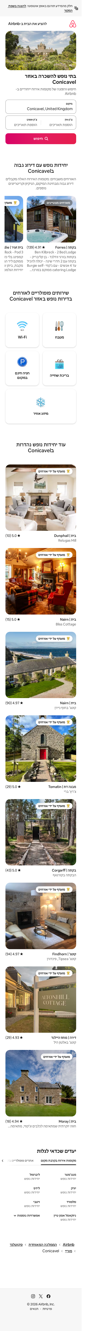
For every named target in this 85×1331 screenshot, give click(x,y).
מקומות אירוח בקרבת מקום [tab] (58, 1160)
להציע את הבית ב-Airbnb (27, 23)
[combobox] (41, 108)
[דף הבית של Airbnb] (72, 24)
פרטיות (47, 1309)
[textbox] (59, 124)
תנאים (34, 1309)
